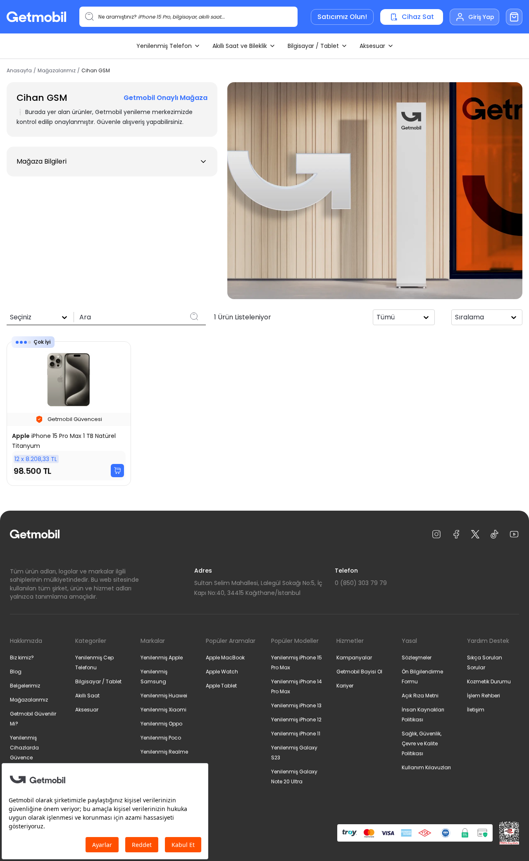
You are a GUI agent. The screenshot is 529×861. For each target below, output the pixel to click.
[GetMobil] (36, 17)
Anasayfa (19, 70)
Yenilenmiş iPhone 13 (296, 705)
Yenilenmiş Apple (162, 657)
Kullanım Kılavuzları (426, 767)
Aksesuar (372, 46)
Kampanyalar (354, 657)
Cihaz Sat (418, 16)
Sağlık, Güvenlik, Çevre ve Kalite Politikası (421, 743)
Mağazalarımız (57, 70)
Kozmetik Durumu (489, 681)
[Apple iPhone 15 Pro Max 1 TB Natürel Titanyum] (69, 413)
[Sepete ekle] (117, 470)
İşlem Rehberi (483, 695)
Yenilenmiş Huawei (164, 695)
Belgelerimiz (25, 685)
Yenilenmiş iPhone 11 (295, 733)
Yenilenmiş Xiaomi (163, 709)
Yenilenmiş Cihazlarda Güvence (24, 747)
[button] (112, 161)
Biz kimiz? (22, 657)
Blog (15, 671)
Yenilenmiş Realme (164, 751)
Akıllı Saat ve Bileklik (239, 46)
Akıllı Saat (87, 695)
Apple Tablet (221, 685)
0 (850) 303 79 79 (361, 583)
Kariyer (344, 685)
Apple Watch (222, 671)
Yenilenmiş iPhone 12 (296, 719)
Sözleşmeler (416, 657)
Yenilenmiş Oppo (161, 723)
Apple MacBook (225, 657)
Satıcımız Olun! (342, 16)
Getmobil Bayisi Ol (359, 671)
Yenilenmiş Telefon (164, 46)
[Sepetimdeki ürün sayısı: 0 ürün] (514, 17)
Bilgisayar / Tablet (313, 46)
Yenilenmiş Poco (161, 737)
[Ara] (194, 316)
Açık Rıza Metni (420, 695)
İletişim (475, 709)
